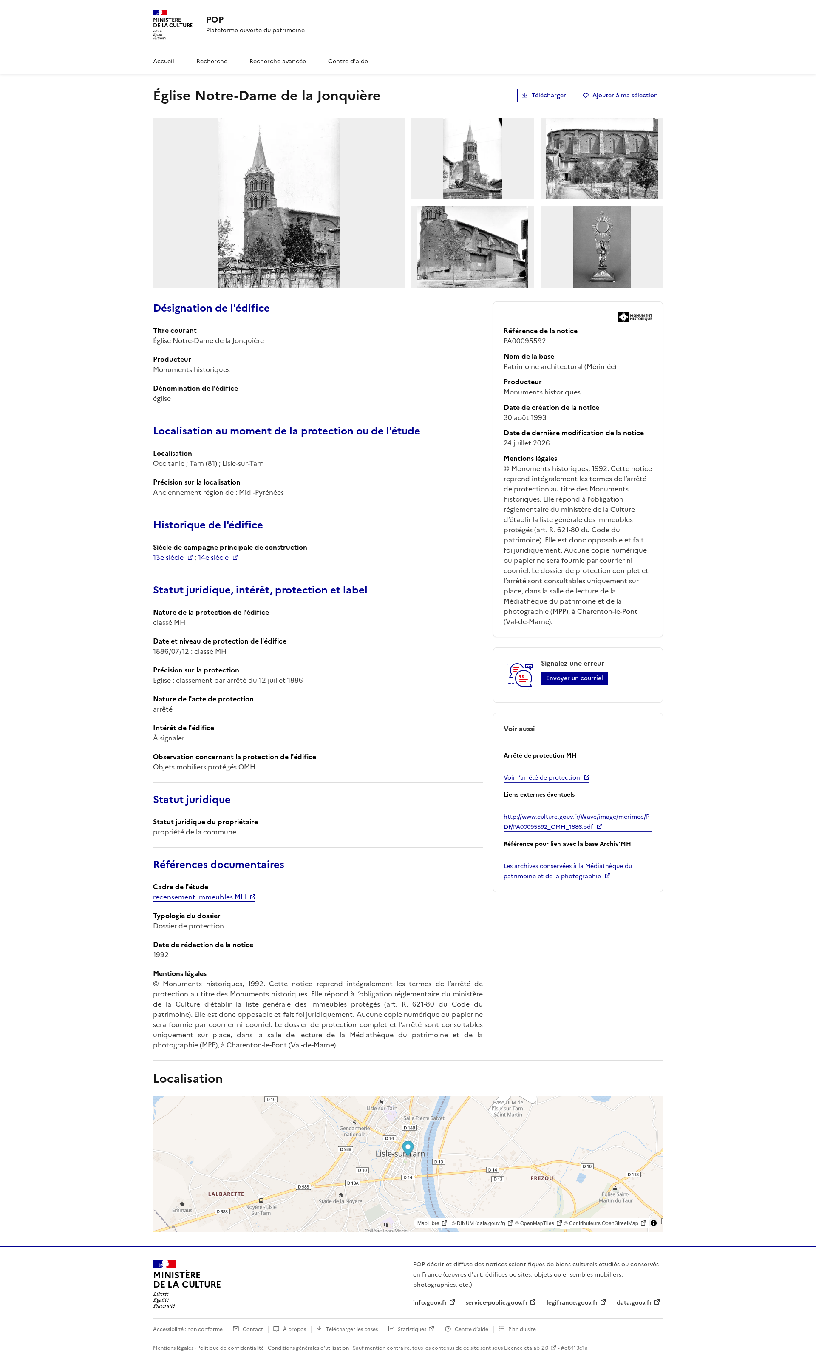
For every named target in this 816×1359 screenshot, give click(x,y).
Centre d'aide (348, 61)
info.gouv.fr (430, 1302)
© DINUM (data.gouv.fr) (478, 1222)
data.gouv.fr (634, 1302)
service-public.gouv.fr (497, 1302)
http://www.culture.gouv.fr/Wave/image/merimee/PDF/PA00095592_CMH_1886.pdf (576, 821)
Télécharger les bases (352, 1329)
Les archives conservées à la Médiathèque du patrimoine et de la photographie (568, 871)
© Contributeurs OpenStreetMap (601, 1222)
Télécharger (549, 95)
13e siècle (168, 557)
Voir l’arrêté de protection (542, 777)
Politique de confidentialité (230, 1348)
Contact (253, 1329)
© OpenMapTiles (534, 1222)
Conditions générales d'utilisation (308, 1348)
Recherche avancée (277, 61)
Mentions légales (173, 1348)
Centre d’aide (471, 1329)
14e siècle (213, 557)
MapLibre (428, 1222)
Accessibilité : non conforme (188, 1329)
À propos (294, 1329)
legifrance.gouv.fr (572, 1302)
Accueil (163, 61)
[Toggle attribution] (654, 1223)
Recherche (211, 61)
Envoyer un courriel (574, 678)
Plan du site (522, 1329)
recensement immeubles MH (199, 897)
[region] (408, 1164)
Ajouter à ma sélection (625, 95)
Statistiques (412, 1329)
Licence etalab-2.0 (526, 1348)
